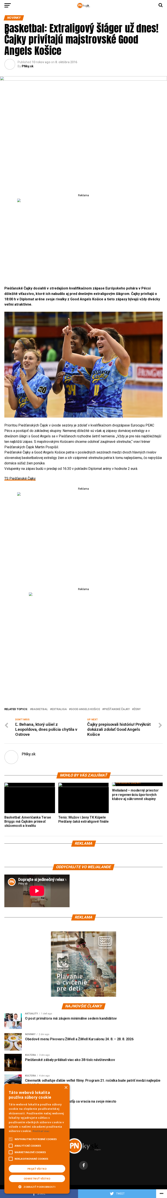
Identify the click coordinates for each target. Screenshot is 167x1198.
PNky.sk (27, 66)
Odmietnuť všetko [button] (37, 1178)
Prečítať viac (41, 1131)
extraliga (59, 709)
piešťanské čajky (117, 709)
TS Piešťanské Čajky (20, 478)
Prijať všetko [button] (37, 1168)
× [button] (65, 1087)
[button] (37, 1186)
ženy (137, 709)
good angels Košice (85, 709)
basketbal (40, 709)
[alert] (37, 1139)
